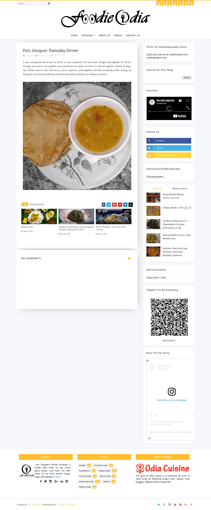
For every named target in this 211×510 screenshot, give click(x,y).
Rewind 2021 (27, 227)
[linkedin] (62, 481)
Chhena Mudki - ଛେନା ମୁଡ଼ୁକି (177, 207)
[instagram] (164, 3)
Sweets (106, 481)
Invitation (105, 476)
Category (87, 35)
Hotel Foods (85, 476)
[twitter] (158, 3)
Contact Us (133, 35)
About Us (104, 35)
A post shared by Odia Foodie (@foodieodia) (171, 432)
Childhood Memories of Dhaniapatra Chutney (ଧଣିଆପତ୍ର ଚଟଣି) (76, 228)
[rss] (191, 3)
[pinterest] (180, 3)
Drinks (82, 465)
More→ (58, 476)
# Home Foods (37, 204)
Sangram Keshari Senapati (54, 464)
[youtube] (175, 3)
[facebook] (169, 3)
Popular (157, 188)
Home (74, 35)
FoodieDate (84, 471)
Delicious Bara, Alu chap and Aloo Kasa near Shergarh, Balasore (175, 252)
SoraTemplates (34, 504)
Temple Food (85, 487)
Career (118, 35)
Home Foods (59, 55)
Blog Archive (180, 188)
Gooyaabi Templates (66, 504)
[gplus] (186, 3)
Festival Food (101, 465)
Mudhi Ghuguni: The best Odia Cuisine (111, 228)
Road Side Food (86, 481)
